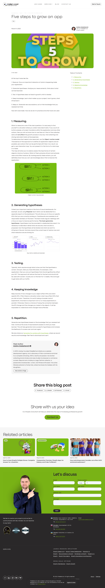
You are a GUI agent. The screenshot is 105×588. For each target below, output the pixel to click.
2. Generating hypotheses (81, 79)
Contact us (66, 4)
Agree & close (71, 582)
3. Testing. (76, 82)
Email (67, 390)
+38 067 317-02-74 (60, 521)
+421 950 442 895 (60, 529)
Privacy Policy (41, 584)
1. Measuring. (77, 77)
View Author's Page (20, 370)
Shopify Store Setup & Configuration (81, 556)
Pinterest (59, 390)
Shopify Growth (70, 563)
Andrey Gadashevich (82, 27)
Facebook (40, 390)
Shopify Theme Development (74, 551)
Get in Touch (96, 4)
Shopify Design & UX (59, 551)
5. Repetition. (77, 87)
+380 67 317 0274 (60, 536)
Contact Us (52, 417)
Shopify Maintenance (59, 563)
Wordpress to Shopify (80, 553)
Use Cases (38, 4)
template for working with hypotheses (36, 333)
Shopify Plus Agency (64, 556)
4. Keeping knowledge (80, 85)
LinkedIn (49, 390)
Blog (57, 4)
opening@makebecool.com (85, 519)
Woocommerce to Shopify (66, 553)
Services (48, 4)
